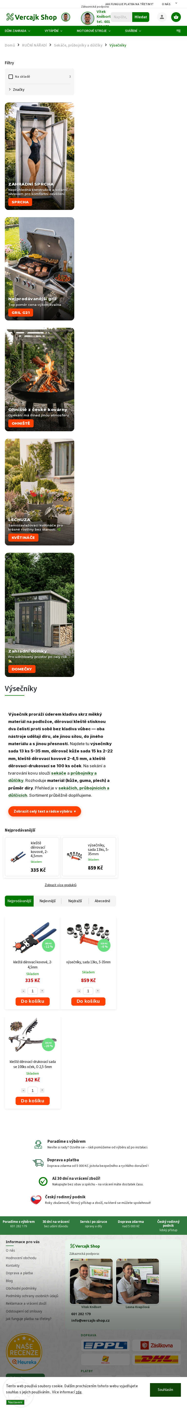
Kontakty (12, 1265)
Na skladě (43, 76)
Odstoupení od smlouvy (24, 1311)
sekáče (58, 773)
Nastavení (15, 1402)
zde (79, 1392)
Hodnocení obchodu (21, 1258)
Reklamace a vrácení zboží (26, 1303)
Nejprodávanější (19, 901)
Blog (9, 1281)
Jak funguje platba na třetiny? (129, 4)
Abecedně (102, 901)
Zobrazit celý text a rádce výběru (45, 811)
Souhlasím (165, 1389)
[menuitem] (21, 31)
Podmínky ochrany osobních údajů (32, 1296)
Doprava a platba (19, 1273)
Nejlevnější (47, 901)
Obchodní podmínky (21, 1288)
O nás (166, 4)
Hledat (141, 17)
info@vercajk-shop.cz (90, 1320)
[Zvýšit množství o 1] (42, 991)
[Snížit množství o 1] (23, 991)
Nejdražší (75, 901)
